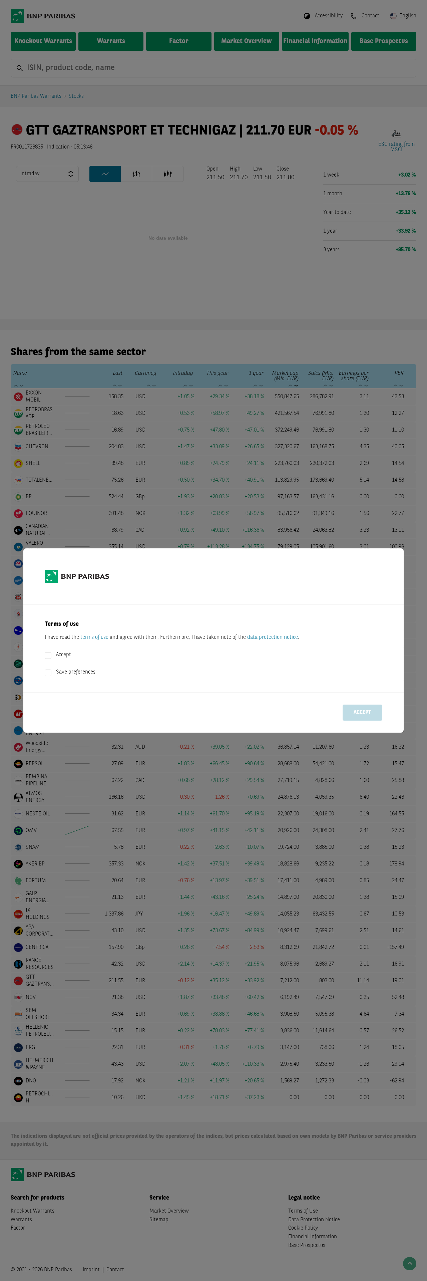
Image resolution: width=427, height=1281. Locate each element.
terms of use (94, 637)
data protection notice (272, 637)
